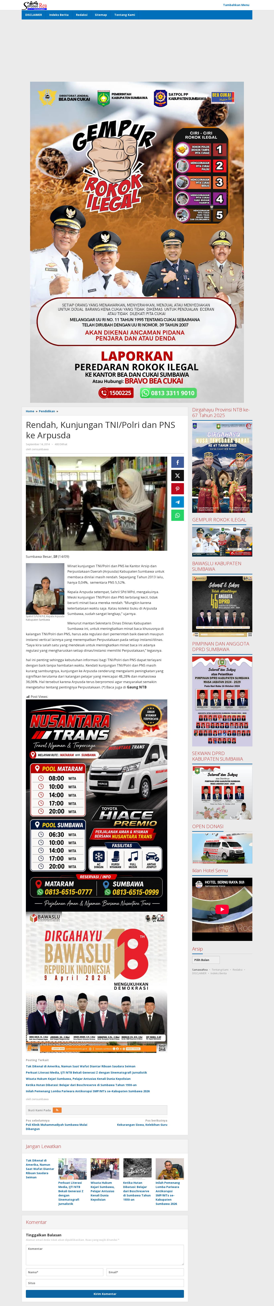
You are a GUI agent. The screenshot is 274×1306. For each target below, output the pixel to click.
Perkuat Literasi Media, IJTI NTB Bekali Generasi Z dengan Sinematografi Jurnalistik (86, 1072)
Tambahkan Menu (236, 5)
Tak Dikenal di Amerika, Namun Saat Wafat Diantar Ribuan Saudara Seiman (80, 1066)
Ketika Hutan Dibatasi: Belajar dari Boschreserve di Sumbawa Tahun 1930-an (81, 1085)
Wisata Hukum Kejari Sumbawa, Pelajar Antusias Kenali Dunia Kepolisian (78, 1079)
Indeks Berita (219, 973)
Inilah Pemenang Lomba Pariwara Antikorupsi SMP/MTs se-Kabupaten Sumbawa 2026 (88, 1091)
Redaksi (238, 969)
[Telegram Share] (177, 502)
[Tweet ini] (177, 475)
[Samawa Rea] (34, 5)
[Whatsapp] (177, 515)
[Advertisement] (137, 49)
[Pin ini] (177, 488)
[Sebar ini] (177, 462)
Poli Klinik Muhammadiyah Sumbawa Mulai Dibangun (56, 1125)
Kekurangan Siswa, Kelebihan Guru (142, 1123)
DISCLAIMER (199, 973)
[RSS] (57, 1110)
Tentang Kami (220, 969)
